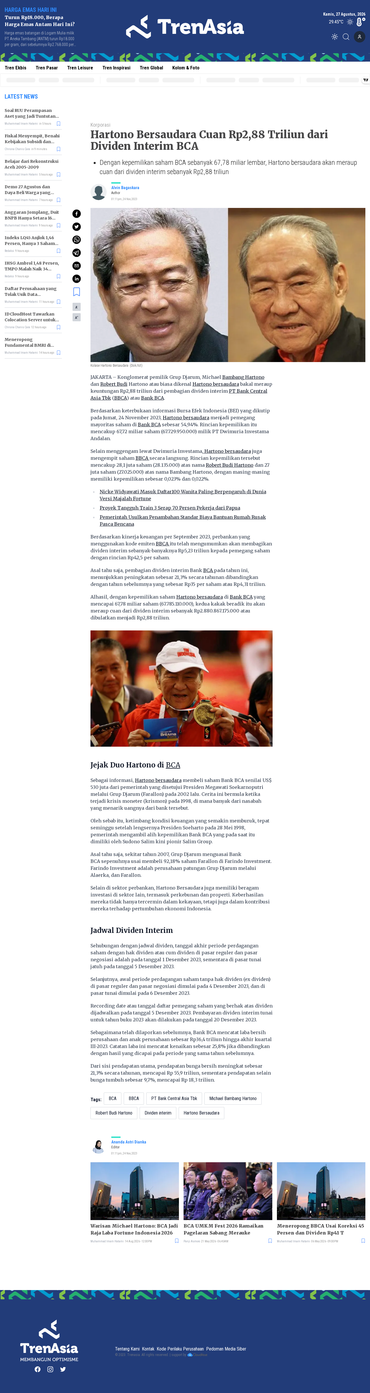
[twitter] (76, 226)
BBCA (120, 398)
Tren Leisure (80, 68)
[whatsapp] (76, 239)
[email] (76, 265)
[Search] (348, 36)
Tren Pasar (47, 68)
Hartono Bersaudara (201, 1113)
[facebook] (76, 213)
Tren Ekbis (15, 68)
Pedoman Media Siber (226, 1349)
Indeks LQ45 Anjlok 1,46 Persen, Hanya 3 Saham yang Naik (30, 243)
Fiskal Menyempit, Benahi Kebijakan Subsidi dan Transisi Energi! (32, 141)
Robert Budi (113, 384)
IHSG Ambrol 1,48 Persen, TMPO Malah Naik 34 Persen (32, 269)
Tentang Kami (127, 1349)
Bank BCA (152, 398)
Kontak (148, 1349)
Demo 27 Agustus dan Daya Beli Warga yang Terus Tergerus (28, 192)
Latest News (21, 96)
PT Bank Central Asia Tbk (174, 1098)
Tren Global (151, 68)
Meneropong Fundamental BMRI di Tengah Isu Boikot (28, 345)
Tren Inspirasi (116, 68)
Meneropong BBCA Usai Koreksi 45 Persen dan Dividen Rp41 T (320, 1229)
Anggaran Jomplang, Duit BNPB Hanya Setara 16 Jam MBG (32, 218)
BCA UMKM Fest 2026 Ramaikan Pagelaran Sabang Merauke (224, 1229)
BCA (208, 570)
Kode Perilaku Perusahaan (180, 1349)
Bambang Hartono (243, 377)
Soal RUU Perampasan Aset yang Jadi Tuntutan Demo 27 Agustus (30, 116)
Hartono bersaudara (216, 384)
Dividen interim (158, 1113)
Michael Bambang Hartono (233, 1098)
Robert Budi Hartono (230, 465)
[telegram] (76, 252)
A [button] (76, 307)
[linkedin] (76, 278)
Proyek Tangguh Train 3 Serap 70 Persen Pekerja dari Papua (170, 508)
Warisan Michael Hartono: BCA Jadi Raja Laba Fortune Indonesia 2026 (134, 1229)
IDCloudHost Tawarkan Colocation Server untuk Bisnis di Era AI (30, 319)
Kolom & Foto (185, 68)
